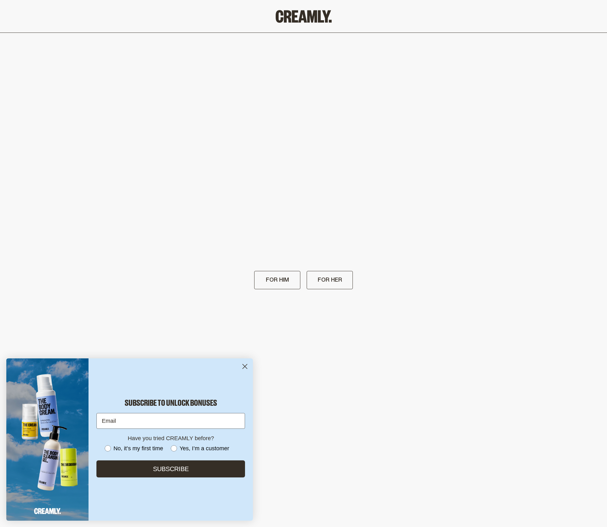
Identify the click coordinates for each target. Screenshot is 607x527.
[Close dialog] (244, 366)
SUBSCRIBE (171, 468)
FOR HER (330, 280)
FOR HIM (277, 280)
